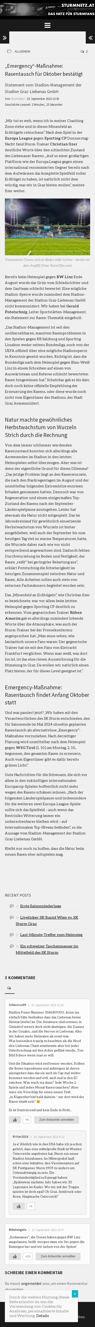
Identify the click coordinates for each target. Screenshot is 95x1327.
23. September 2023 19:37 (48, 1230)
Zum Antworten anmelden (56, 1120)
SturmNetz (18, 99)
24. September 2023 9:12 (48, 1137)
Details (42, 1315)
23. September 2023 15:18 (47, 1005)
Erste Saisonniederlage (40, 905)
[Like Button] (15, 1119)
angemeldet (31, 1283)
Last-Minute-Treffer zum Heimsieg (51, 934)
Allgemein (22, 51)
